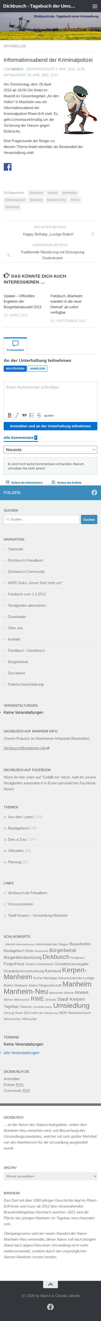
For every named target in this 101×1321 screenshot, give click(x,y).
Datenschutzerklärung (25, 684)
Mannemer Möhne (61, 993)
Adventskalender (46, 944)
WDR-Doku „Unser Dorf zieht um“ (35, 583)
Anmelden (12, 1079)
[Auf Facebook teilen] (8, 167)
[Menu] (95, 6)
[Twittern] (17, 167)
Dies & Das (17, 839)
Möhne (8, 999)
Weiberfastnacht (79, 1013)
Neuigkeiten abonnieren (27, 605)
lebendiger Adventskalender (62, 978)
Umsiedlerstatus (42, 1006)
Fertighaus (77, 957)
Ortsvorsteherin (20, 904)
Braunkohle (41, 951)
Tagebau (11, 1006)
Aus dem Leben (20, 817)
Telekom (26, 1007)
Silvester (50, 999)
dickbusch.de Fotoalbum (27, 893)
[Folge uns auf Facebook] (94, 492)
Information (69, 193)
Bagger (64, 944)
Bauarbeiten (80, 944)
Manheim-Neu (56, 200)
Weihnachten (12, 1019)
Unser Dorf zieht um (29, 1013)
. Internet (9, 944)
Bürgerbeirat (18, 662)
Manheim (36, 200)
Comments (17, 1090)
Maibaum (21, 985)
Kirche (37, 978)
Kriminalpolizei (15, 200)
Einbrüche (36, 193)
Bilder (30, 951)
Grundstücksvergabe (71, 964)
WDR (63, 1013)
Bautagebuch (18, 828)
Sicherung (12, 207)
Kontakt (14, 639)
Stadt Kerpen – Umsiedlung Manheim (38, 915)
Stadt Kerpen (71, 999)
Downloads (17, 617)
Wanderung (51, 1013)
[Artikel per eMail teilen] (26, 167)
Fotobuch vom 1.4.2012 (27, 594)
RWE (37, 999)
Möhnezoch (22, 999)
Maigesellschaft (50, 985)
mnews (81, 992)
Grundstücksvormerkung (24, 971)
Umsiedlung (71, 1005)
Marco (17, 69)
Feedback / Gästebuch (26, 650)
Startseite (15, 549)
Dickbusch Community (26, 571)
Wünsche (29, 1019)
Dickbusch (56, 956)
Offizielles (15, 46)
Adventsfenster (25, 944)
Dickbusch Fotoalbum (25, 560)
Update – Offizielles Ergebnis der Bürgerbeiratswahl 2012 (22, 301)
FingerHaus (14, 964)
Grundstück (45, 964)
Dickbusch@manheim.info (25, 748)
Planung (14, 862)
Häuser (53, 193)
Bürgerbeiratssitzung (23, 957)
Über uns (15, 628)
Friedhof (30, 964)
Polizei (75, 200)
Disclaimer (16, 673)
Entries (14, 1085)
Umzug (9, 1013)
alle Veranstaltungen (21, 1052)
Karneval (53, 971)
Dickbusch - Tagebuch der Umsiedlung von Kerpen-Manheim (39, 6)
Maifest (33, 985)
